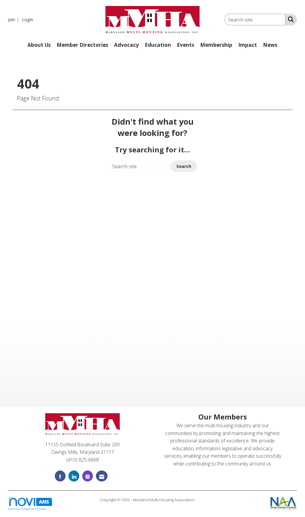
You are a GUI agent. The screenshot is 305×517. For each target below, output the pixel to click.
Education (158, 44)
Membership (216, 44)
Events (185, 44)
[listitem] (14, 19)
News (270, 44)
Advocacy (126, 44)
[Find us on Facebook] (60, 476)
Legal (201, 499)
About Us (39, 44)
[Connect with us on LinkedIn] (74, 476)
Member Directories (82, 44)
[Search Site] (289, 19)
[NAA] (283, 503)
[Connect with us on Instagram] (87, 476)
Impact (247, 44)
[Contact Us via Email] (102, 476)
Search (183, 166)
